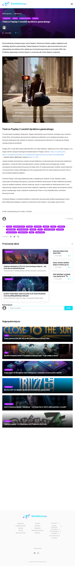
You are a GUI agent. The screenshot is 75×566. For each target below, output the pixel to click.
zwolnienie (60, 229)
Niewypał (35, 18)
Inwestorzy (38, 226)
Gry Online (54, 538)
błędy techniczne (11, 232)
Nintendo (7, 421)
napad (31, 232)
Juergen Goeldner (49, 229)
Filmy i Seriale (8, 404)
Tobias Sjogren (11, 229)
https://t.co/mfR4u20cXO (27, 155)
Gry (6, 352)
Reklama (37, 533)
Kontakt (37, 523)
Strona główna (6, 14)
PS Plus (20, 530)
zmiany (53, 226)
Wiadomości (7, 18)
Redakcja (37, 525)
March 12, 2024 (33, 157)
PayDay (15, 18)
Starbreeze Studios (25, 18)
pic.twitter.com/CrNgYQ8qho (55, 155)
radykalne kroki (23, 232)
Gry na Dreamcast (54, 535)
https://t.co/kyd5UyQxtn (10, 155)
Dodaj (69, 308)
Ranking (20, 528)
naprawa (46, 226)
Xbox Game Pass (21, 533)
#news (43, 155)
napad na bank (40, 232)
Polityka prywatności (37, 530)
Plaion (40, 229)
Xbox (6, 335)
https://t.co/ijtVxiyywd (58, 152)
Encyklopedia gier (21, 525)
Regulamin (37, 528)
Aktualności (18, 14)
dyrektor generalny (22, 229)
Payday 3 (33, 229)
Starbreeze (61, 226)
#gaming (38, 155)
